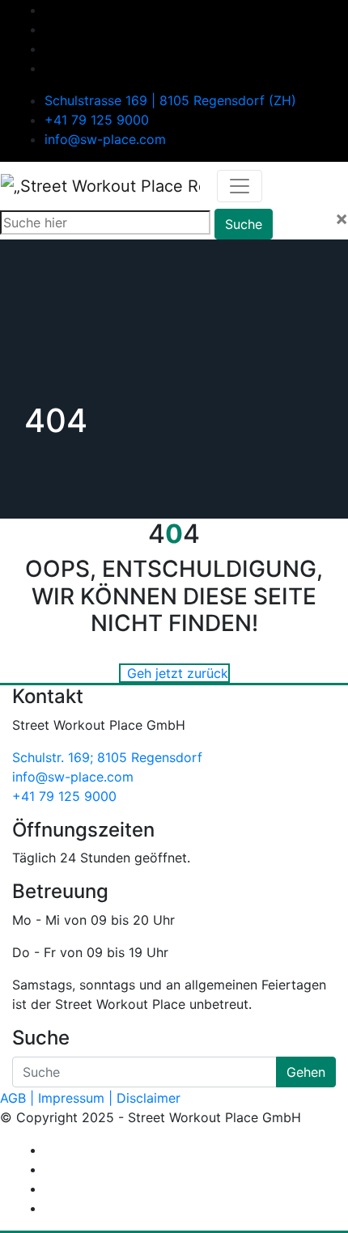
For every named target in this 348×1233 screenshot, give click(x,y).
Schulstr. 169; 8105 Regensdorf (107, 757)
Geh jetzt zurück (177, 673)
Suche (243, 224)
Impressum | (75, 1098)
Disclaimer (148, 1098)
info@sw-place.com (105, 139)
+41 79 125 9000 (97, 120)
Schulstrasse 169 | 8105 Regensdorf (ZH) (170, 100)
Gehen (305, 1072)
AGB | (17, 1098)
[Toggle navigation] (239, 186)
